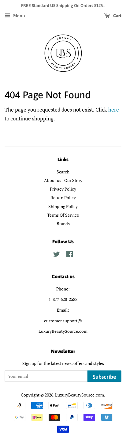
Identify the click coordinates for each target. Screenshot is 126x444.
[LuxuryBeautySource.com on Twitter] (56, 255)
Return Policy (63, 197)
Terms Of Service (63, 215)
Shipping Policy (63, 206)
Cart (116, 15)
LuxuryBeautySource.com (79, 395)
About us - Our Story (63, 180)
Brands (63, 223)
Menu (18, 15)
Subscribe (104, 377)
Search (63, 172)
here (113, 109)
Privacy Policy (63, 189)
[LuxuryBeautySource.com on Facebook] (69, 255)
